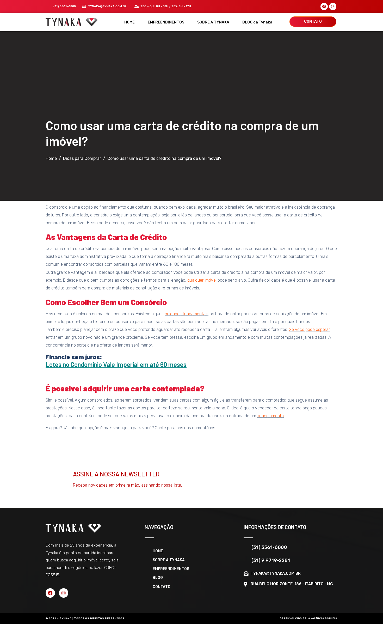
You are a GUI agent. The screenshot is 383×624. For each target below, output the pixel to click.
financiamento (270, 415)
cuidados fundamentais (186, 313)
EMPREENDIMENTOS (166, 22)
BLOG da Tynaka (257, 22)
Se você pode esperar (309, 329)
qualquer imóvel (202, 280)
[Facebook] (324, 6)
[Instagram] (332, 6)
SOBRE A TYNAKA (213, 22)
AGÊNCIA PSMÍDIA (324, 618)
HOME (129, 22)
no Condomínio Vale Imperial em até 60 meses (124, 364)
